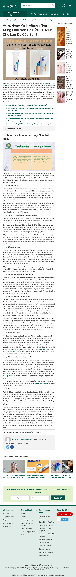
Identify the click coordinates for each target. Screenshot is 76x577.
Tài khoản (24, 513)
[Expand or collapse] (52, 128)
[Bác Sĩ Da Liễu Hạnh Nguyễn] (8, 439)
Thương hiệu (43, 14)
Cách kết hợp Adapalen (27, 105)
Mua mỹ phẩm (7, 526)
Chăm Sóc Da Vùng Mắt (46, 522)
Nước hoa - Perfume (45, 546)
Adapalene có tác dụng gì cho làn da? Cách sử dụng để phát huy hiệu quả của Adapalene (61, 478)
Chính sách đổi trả (26, 528)
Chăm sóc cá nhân (44, 549)
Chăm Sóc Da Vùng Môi (46, 525)
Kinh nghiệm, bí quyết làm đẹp (12, 20)
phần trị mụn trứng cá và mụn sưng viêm (30, 124)
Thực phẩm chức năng (46, 552)
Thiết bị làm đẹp (44, 555)
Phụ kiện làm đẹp (44, 542)
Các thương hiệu (8, 523)
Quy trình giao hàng (27, 520)
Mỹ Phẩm (33, 14)
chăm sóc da (16, 351)
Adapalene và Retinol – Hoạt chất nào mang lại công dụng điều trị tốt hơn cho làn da (37, 478)
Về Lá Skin (6, 513)
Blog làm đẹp (54, 14)
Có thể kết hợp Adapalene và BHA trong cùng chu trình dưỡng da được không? (14, 477)
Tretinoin (6, 85)
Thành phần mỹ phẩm (40, 20)
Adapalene (52, 20)
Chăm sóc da (27, 20)
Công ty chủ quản (8, 517)
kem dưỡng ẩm (45, 349)
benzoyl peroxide (9, 376)
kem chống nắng (42, 383)
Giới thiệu (65, 14)
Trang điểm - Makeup (45, 539)
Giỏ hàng (23, 517)
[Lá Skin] (10, 5)
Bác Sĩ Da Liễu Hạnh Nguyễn (22, 439)
